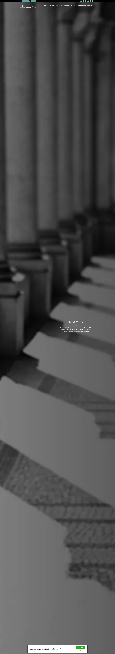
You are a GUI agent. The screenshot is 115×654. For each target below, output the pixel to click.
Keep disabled (82, 650)
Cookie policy (55, 649)
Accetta (80, 647)
